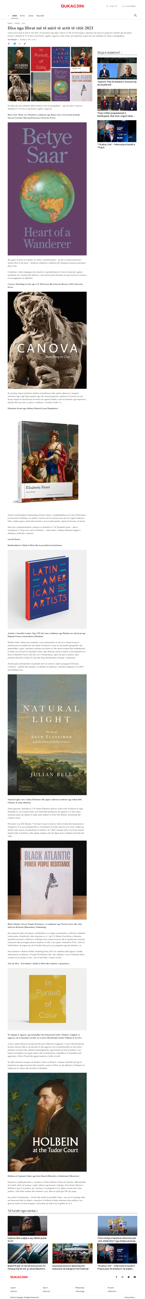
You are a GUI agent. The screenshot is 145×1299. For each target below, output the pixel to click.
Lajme (13, 1287)
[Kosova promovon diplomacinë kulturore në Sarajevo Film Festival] (72, 1253)
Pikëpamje (79, 1287)
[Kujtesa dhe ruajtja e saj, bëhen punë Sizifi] (27, 1226)
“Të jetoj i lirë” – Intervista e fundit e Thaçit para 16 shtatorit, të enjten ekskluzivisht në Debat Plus (116, 1267)
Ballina (10, 23)
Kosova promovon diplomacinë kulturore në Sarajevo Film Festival (70, 1267)
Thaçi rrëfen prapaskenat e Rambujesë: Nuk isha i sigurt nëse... (116, 114)
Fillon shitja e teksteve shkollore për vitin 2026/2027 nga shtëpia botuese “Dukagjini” (117, 1240)
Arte (23, 23)
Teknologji (79, 1291)
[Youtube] (134, 1277)
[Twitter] (14, 44)
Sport (45, 1287)
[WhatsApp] (19, 44)
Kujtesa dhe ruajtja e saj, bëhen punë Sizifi (27, 1240)
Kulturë (17, 23)
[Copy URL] (24, 44)
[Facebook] (9, 44)
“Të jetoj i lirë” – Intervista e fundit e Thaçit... (116, 146)
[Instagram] (122, 1277)
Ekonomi (46, 1291)
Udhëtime (112, 1291)
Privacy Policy (130, 1297)
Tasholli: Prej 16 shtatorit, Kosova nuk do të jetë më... (117, 83)
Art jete (111, 1287)
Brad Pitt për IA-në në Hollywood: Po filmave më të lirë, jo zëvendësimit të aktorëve (27, 1267)
